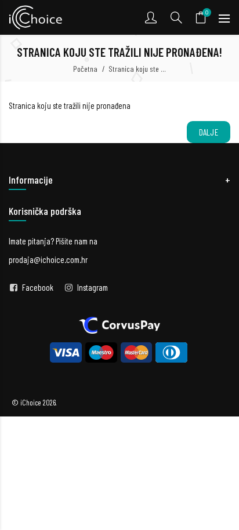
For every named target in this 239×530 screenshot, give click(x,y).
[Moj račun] (152, 17)
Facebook (37, 287)
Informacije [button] (31, 179)
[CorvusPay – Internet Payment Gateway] (119, 324)
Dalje (209, 132)
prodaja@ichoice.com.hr (48, 259)
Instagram (92, 287)
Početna (85, 69)
